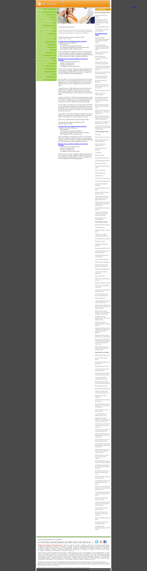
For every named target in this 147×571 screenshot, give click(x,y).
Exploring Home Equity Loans (102, 355)
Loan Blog (39, 12)
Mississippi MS (106, 547)
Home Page (39, 9)
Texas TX (98, 549)
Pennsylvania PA (61, 549)
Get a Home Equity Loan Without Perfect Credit (101, 414)
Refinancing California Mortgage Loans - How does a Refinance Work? (102, 318)
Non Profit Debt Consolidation (44, 557)
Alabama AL (65, 545)
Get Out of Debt (103, 557)
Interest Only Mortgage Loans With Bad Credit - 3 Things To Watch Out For (102, 112)
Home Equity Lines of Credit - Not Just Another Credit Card (102, 373)
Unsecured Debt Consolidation (70, 557)
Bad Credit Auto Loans (74, 554)
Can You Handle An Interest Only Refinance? (101, 255)
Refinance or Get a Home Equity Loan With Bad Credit (102, 72)
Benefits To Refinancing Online (102, 282)
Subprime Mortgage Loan (73, 552)
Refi (80, 552)
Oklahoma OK (48, 549)
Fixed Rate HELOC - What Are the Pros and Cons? (102, 477)
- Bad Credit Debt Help (42, 50)
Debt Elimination (105, 556)
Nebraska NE (54, 548)
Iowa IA (46, 547)
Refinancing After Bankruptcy (102, 262)
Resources (81, 558)
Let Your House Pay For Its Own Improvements (101, 522)
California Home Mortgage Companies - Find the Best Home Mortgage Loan (101, 213)
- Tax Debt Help (40, 52)
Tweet (133, 7)
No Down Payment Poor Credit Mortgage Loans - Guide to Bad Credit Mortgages (102, 127)
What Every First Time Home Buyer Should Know (102, 140)
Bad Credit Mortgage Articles (102, 12)
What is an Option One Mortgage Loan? (100, 144)
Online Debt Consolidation (93, 557)
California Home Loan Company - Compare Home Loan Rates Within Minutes (103, 203)
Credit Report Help (47, 553)
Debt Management (49, 559)
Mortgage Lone (87, 558)
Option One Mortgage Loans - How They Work (102, 192)
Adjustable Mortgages (100, 173)
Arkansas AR (84, 545)
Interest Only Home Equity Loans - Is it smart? (101, 498)
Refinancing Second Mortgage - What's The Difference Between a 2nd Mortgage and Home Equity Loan (102, 342)
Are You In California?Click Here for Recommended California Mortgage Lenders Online (102, 47)
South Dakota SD (85, 549)
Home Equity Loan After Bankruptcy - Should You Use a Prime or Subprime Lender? (102, 419)
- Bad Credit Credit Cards (43, 74)
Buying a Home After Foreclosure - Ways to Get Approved (101, 58)
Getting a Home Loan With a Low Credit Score (102, 30)
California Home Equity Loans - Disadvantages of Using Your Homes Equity (102, 435)
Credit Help (39, 80)
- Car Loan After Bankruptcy (44, 61)
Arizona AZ (77, 545)
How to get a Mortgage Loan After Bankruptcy (102, 52)
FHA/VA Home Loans (43, 17)
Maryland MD (76, 547)
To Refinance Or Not (100, 241)
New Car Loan (93, 554)
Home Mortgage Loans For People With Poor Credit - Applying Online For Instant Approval (102, 22)
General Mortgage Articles (101, 131)
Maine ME (70, 547)
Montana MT (47, 548)
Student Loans (40, 69)
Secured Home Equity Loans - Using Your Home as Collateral (102, 461)
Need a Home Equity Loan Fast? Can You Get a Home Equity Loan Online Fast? (102, 503)
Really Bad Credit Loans (90, 559)
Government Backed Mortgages (75, 553)
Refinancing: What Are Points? (102, 248)
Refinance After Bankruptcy (45, 28)
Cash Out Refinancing (100, 298)
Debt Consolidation (41, 47)
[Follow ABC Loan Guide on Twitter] (96, 543)
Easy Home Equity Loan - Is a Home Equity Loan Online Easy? (102, 472)
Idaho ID (103, 546)
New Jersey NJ (76, 548)
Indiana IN (42, 547)
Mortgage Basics (99, 175)
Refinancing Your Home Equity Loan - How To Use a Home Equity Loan (102, 425)
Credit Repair (75, 558)
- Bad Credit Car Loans (43, 58)
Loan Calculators (41, 77)
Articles (95, 569)
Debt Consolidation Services (88, 556)
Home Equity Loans (43, 33)
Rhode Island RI (68, 549)
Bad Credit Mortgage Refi (44, 31)
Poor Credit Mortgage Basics (102, 26)
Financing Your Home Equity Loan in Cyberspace (102, 369)
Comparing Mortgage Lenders (102, 160)
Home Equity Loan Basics (101, 385)
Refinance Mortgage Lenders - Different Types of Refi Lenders (102, 335)
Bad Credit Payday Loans (63, 554)
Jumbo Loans (98, 152)
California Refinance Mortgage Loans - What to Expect (102, 301)
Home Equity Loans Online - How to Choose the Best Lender (102, 382)
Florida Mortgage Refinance (84, 546)
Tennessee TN (92, 549)
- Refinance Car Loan (42, 63)
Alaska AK (72, 545)
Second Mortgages (69, 559)
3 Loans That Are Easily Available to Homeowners (101, 378)
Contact (109, 569)
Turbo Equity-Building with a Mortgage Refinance (102, 251)
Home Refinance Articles (101, 222)
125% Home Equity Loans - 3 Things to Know (102, 410)
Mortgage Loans (42, 14)
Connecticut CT (63, 546)
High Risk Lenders (99, 155)
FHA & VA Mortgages (100, 170)
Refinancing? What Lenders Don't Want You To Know (101, 265)
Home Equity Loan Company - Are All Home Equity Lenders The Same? (102, 466)
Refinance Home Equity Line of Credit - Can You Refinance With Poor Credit (102, 451)
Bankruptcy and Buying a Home (102, 90)
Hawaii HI (99, 546)
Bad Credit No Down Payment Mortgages (100, 558)
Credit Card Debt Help (82, 557)
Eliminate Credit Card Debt (57, 557)
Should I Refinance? (100, 227)
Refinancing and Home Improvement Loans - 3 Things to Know (102, 324)
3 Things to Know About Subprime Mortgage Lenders (102, 62)
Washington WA (49, 550)
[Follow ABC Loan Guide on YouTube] (100, 543)
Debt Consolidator (42, 556)
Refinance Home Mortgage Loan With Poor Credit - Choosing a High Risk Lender (103, 306)
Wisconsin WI (64, 550)
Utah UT (103, 549)
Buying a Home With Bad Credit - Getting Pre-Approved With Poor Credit (103, 68)
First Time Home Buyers (59, 559)
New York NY (91, 548)
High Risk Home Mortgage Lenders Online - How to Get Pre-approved (102, 86)
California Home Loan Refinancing (102, 545)
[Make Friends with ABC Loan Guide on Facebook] (105, 543)
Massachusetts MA (84, 547)
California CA (91, 545)
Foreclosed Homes (67, 558)
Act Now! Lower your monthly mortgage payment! (72, 41)
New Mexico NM (83, 548)
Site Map (105, 569)
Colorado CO (55, 546)
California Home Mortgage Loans (45, 546)
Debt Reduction (41, 559)
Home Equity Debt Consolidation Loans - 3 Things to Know (102, 527)
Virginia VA (42, 550)
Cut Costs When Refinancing (102, 259)
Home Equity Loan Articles (102, 352)
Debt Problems (50, 556)
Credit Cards (40, 71)
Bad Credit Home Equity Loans (102, 388)
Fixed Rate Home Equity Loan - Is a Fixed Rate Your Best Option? (102, 482)
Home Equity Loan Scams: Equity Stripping (101, 508)
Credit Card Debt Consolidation (74, 556)
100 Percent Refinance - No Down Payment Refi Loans (101, 294)
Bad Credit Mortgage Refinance (98, 552)
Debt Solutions (98, 556)
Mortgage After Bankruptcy (45, 23)
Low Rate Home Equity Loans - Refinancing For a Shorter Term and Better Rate (102, 445)
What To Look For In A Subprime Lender (100, 93)
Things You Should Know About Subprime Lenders (101, 76)
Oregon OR (54, 549)
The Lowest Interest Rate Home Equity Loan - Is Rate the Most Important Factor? (102, 488)
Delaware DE (69, 546)
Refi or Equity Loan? (100, 276)
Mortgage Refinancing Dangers (102, 224)
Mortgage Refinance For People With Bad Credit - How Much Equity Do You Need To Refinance (102, 330)
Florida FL (75, 546)
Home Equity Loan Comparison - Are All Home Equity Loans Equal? (102, 493)
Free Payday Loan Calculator (56, 558)
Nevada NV (60, 548)
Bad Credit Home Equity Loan (46, 36)
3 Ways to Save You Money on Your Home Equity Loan (102, 430)
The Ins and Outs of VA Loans (102, 137)
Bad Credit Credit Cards (63, 553)
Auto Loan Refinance (84, 554)
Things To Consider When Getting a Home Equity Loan (102, 392)
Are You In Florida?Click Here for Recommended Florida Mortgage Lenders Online (102, 40)
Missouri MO (41, 548)
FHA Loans (98, 134)
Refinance (40, 25)
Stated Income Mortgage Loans (102, 181)
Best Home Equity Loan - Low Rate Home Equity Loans (102, 440)
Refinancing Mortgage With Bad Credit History (57, 552)
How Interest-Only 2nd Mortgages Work (100, 218)
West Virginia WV (56, 550)
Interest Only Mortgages (101, 163)
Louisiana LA (64, 547)
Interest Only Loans (42, 552)
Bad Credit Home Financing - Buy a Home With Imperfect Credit (102, 106)
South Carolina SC (77, 549)
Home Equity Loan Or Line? (102, 366)
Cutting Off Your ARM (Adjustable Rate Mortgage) (101, 235)
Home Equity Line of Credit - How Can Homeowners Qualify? (102, 456)
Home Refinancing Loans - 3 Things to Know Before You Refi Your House (102, 348)
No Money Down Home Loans (102, 178)
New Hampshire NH (68, 548)
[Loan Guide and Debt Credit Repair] (46, 7)
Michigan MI (91, 547)
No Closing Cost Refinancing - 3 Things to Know (102, 290)
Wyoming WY (71, 550)
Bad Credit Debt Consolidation (60, 556)
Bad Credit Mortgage (86, 552)
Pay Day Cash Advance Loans (99, 553)
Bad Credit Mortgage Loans (45, 20)
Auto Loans (39, 55)
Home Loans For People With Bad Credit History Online (102, 122)
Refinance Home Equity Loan (45, 39)
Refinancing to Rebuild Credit (102, 269)
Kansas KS (51, 547)
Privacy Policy (100, 569)
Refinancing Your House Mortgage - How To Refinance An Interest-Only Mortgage (102, 312)
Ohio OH (42, 549)
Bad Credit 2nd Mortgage (79, 559)
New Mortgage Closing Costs (102, 158)
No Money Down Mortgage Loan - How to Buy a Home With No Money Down (101, 198)
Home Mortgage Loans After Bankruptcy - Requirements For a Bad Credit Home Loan (102, 117)
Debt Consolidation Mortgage (103, 554)
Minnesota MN (98, 547)
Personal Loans (40, 66)
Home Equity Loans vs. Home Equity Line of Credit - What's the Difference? (102, 405)
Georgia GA (93, 546)
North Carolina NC (99, 548)
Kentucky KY (57, 547)
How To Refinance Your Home (102, 238)
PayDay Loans (40, 42)
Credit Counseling (41, 44)
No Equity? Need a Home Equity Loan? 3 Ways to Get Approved (101, 513)
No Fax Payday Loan (87, 553)
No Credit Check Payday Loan (50, 554)
